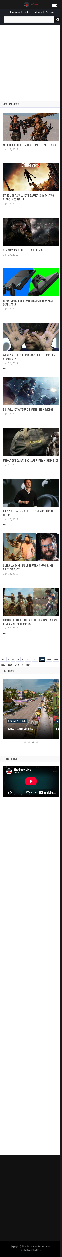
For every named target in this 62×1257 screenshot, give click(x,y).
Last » (28, 664)
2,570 (17, 664)
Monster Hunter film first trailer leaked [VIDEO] (30, 145)
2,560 (10, 664)
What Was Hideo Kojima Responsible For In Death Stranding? (30, 357)
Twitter (26, 12)
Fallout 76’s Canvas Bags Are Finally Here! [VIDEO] (30, 460)
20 (18, 659)
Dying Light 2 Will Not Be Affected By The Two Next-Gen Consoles (28, 197)
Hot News (8, 671)
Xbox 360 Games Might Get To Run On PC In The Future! (29, 513)
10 (13, 659)
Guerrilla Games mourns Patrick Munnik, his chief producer (28, 567)
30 (22, 659)
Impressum (46, 1246)
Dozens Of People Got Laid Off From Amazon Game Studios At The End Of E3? (30, 622)
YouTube (49, 12)
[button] (25, 742)
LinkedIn (38, 12)
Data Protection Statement (31, 1250)
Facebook (15, 12)
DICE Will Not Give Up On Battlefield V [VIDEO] (28, 409)
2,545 (49, 659)
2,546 (56, 659)
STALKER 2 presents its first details (23, 250)
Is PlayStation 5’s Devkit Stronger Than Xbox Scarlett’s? (28, 302)
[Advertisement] (31, 59)
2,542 (28, 659)
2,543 (35, 659)
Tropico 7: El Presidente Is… (20, 728)
